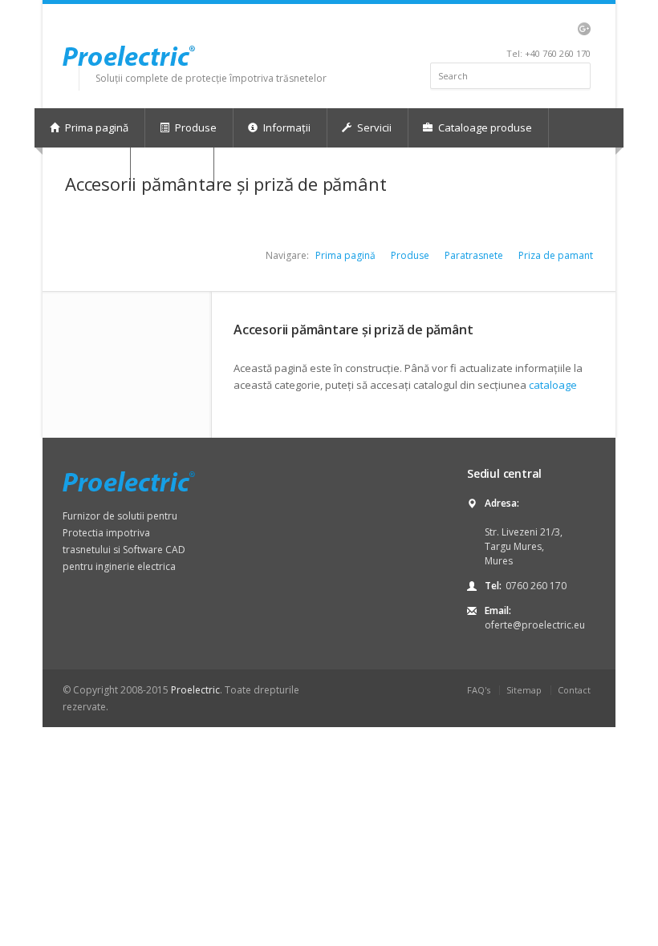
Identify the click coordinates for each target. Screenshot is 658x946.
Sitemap (524, 690)
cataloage (553, 385)
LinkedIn (536, 28)
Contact (574, 690)
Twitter (499, 28)
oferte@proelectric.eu (535, 625)
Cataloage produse (484, 127)
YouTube (558, 28)
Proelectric (195, 690)
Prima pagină (95, 127)
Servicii (373, 127)
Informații (286, 127)
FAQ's (478, 690)
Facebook (518, 28)
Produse (195, 127)
